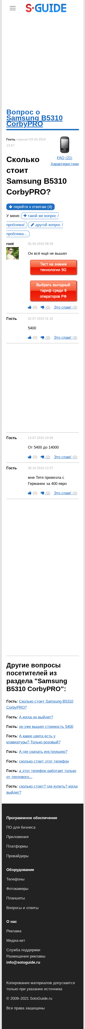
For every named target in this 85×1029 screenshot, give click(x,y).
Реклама (13, 931)
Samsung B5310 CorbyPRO (34, 121)
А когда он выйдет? (36, 717)
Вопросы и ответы (22, 908)
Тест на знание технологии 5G (53, 267)
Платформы (17, 846)
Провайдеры (17, 856)
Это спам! (65, 307)
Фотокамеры (17, 889)
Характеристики (65, 164)
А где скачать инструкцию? (43, 751)
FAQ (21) (64, 158)
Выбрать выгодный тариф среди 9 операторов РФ (53, 291)
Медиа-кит (15, 940)
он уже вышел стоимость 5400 (46, 726)
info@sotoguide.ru (23, 962)
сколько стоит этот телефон (44, 761)
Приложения (17, 837)
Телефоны (15, 879)
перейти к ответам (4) (32, 207)
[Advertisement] (42, 60)
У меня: (13, 216)
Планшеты (15, 898)
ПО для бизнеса (20, 827)
